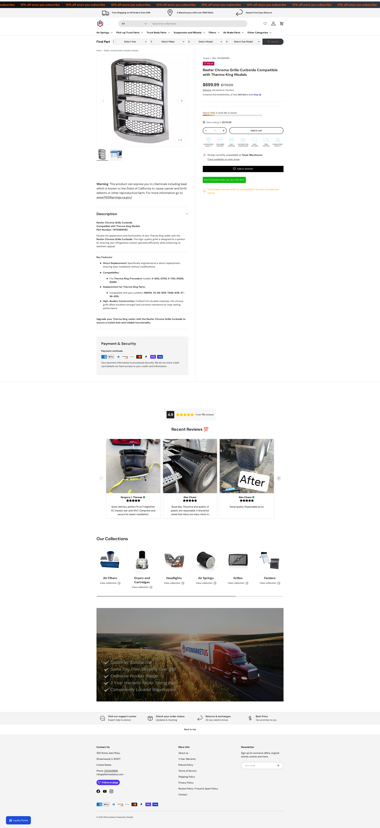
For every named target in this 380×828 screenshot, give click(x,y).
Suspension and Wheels (188, 32)
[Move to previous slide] (101, 478)
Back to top (190, 729)
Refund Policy (185, 764)
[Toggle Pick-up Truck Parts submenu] (142, 32)
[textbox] (131, 42)
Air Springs (102, 32)
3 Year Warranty (187, 758)
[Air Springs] (206, 560)
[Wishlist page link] (265, 23)
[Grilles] (237, 560)
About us (183, 753)
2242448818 (111, 770)
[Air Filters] (110, 560)
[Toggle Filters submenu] (218, 32)
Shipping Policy (186, 776)
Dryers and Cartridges (142, 580)
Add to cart (256, 130)
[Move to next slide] (278, 478)
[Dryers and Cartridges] (142, 560)
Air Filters (110, 578)
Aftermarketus (109, 817)
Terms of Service (187, 770)
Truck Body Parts (157, 32)
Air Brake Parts (231, 32)
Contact (182, 794)
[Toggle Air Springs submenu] (111, 32)
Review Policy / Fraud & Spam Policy (198, 788)
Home (98, 50)
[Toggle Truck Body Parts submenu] (169, 32)
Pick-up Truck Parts (128, 32)
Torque (206, 58)
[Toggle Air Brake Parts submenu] (242, 32)
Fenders (270, 578)
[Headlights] (174, 560)
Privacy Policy (186, 782)
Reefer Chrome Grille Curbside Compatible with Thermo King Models (122, 50)
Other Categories (257, 32)
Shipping (207, 90)
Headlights (174, 578)
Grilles (238, 578)
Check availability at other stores (224, 159)
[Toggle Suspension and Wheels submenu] (204, 32)
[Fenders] (269, 560)
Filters (212, 32)
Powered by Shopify (124, 817)
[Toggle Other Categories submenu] (270, 32)
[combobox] (183, 23)
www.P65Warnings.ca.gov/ (114, 197)
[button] (281, 23)
